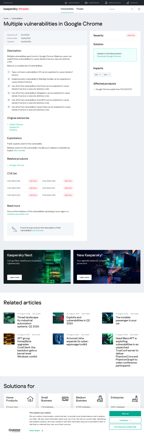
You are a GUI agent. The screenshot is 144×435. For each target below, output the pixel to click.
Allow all (125, 414)
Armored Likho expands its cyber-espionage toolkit (77, 341)
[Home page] (17, 9)
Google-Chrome (16, 165)
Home (6, 18)
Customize (124, 420)
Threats (79, 9)
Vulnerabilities (67, 9)
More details (19, 150)
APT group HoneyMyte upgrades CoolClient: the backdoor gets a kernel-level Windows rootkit (27, 347)
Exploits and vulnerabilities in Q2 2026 (78, 320)
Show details (34, 431)
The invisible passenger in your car (126, 320)
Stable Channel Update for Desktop (16, 127)
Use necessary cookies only (125, 427)
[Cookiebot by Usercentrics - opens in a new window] (14, 430)
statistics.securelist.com (18, 214)
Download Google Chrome (109, 56)
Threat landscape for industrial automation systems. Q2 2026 (28, 322)
